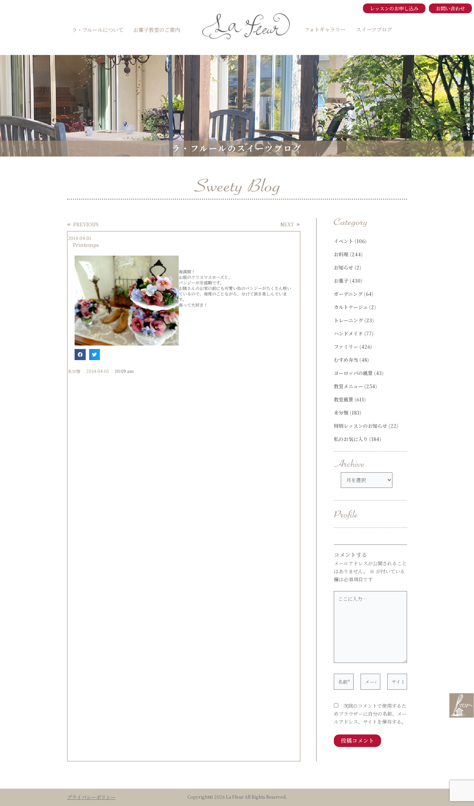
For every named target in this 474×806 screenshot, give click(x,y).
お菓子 (341, 280)
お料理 (341, 254)
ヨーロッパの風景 (353, 372)
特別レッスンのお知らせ (360, 425)
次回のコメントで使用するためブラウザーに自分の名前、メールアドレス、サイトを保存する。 (370, 713)
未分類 (74, 371)
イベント (343, 241)
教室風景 (343, 399)
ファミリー (346, 346)
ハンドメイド (348, 333)
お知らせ (343, 267)
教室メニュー (348, 386)
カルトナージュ (351, 307)
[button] (80, 354)
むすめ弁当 (346, 359)
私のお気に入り (351, 438)
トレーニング (348, 320)
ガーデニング (348, 293)
